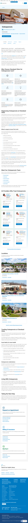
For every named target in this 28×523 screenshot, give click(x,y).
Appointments (9, 43)
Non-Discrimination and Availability (5, 518)
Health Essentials (16, 508)
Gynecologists (5, 183)
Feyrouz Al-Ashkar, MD (8, 213)
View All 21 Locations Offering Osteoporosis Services (14, 325)
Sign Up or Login (5, 454)
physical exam (13, 152)
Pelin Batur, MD (22, 213)
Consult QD (12, 508)
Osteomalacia (7, 472)
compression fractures (22, 165)
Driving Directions (4, 277)
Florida (9, 0)
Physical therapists (6, 178)
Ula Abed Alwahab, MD (8, 195)
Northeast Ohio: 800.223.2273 (6, 33)
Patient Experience (11, 492)
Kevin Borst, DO (9, 231)
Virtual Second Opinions (5, 499)
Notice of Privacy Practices (20, 517)
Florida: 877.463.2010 (22, 33)
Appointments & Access (5, 487)
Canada (7, 0)
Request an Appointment (6, 36)
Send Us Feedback (4, 516)
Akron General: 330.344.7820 (14, 33)
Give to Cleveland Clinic (5, 492)
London (12, 0)
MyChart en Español (5, 457)
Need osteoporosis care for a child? (9, 29)
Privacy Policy (15, 517)
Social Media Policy (18, 516)
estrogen (18, 366)
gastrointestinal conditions (22, 124)
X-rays (7, 158)
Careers (10, 496)
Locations (14, 43)
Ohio (16, 0)
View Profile (6, 206)
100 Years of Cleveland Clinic (12, 487)
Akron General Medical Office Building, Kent (9, 318)
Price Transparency (4, 495)
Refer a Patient (4, 496)
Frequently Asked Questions (6, 439)
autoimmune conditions (12, 125)
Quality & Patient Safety (12, 491)
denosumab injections (17, 371)
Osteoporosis (12, 472)
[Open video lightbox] (5, 196)
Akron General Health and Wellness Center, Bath (10, 273)
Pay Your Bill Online (5, 440)
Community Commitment (12, 495)
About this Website (9, 516)
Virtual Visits (3, 500)
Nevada (14, 0)
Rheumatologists (5, 175)
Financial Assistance (4, 491)
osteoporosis (14, 55)
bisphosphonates (6, 368)
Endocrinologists (5, 180)
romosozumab (17, 374)
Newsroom (20, 508)
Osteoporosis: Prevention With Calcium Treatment (8, 474)
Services (3, 7)
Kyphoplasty (3, 472)
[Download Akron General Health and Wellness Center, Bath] (14, 265)
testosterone (22, 366)
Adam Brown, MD (22, 231)
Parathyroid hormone (6, 369)
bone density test (13, 156)
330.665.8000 (9, 277)
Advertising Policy (13, 516)
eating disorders (15, 124)
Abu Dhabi (4, 0)
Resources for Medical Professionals (13, 499)
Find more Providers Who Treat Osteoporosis (14, 249)
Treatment (4, 43)
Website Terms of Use (11, 517)
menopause (10, 124)
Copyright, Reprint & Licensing (5, 517)
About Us (10, 488)
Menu (25, 3)
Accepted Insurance (5, 436)
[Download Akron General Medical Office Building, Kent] (14, 310)
